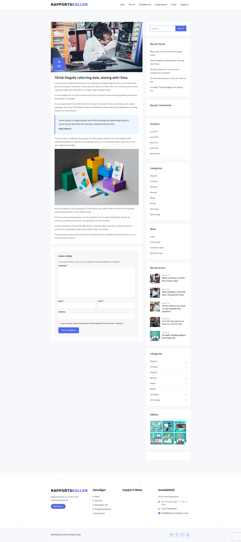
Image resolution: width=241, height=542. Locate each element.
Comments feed (157, 248)
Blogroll (153, 176)
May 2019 (154, 143)
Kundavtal (100, 513)
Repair (153, 198)
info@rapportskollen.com (174, 513)
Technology (155, 214)
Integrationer (161, 4)
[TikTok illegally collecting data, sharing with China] (155, 293)
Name (61, 301)
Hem (122, 4)
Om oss (131, 4)
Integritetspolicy (103, 509)
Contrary (154, 181)
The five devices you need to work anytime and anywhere (173, 309)
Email (101, 301)
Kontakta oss (145, 4)
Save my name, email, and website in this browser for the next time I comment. (92, 323)
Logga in (184, 4)
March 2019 (155, 154)
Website (61, 312)
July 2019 (154, 131)
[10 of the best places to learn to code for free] (155, 322)
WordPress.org (156, 253)
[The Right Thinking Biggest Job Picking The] (155, 336)
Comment (63, 266)
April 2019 (154, 148)
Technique (154, 209)
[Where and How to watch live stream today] (155, 279)
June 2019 (154, 137)
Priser (174, 4)
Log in (152, 236)
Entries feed (155, 242)
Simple (153, 203)
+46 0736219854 (169, 508)
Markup (153, 192)
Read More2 (58, 506)
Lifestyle (153, 187)
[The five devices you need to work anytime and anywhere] (155, 307)
